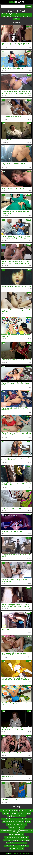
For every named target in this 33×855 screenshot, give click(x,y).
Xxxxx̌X (27, 821)
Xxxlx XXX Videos (26, 819)
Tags (10, 853)
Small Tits (19, 14)
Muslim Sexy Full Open (16, 827)
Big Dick (11, 14)
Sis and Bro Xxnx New (16, 834)
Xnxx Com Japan (22, 846)
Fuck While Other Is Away (9, 819)
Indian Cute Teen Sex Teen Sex (13, 821)
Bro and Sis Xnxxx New (11, 840)
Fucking (15, 16)
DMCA (16, 853)
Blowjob (4, 14)
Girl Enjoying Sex (25, 16)
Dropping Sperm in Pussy (9, 810)
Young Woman (6, 16)
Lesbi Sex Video (10, 846)
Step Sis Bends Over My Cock (20, 813)
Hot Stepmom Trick (16, 848)
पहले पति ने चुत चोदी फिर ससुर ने (16, 816)
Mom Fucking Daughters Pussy (16, 843)
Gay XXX (6, 813)
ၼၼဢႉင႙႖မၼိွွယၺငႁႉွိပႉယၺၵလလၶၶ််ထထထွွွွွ (16, 830)
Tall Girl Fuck (25, 840)
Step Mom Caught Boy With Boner (16, 837)
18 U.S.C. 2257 (24, 853)
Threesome (27, 14)
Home (6, 853)
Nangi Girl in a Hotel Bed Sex (16, 824)
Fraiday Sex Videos (25, 810)
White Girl (16, 19)
